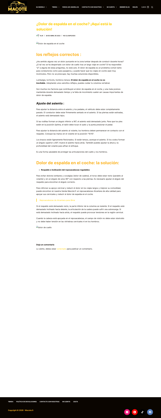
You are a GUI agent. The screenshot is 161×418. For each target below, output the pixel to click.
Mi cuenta (111, 7)
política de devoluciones (26, 402)
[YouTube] (135, 412)
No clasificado (69, 36)
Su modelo (40, 7)
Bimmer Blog (125, 7)
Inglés (135, 7)
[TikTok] (142, 412)
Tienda (54, 7)
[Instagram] (127, 412)
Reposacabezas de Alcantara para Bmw (57, 200)
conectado (61, 249)
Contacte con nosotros (92, 7)
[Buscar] (152, 7)
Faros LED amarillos (70, 7)
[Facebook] (150, 412)
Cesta (75, 402)
